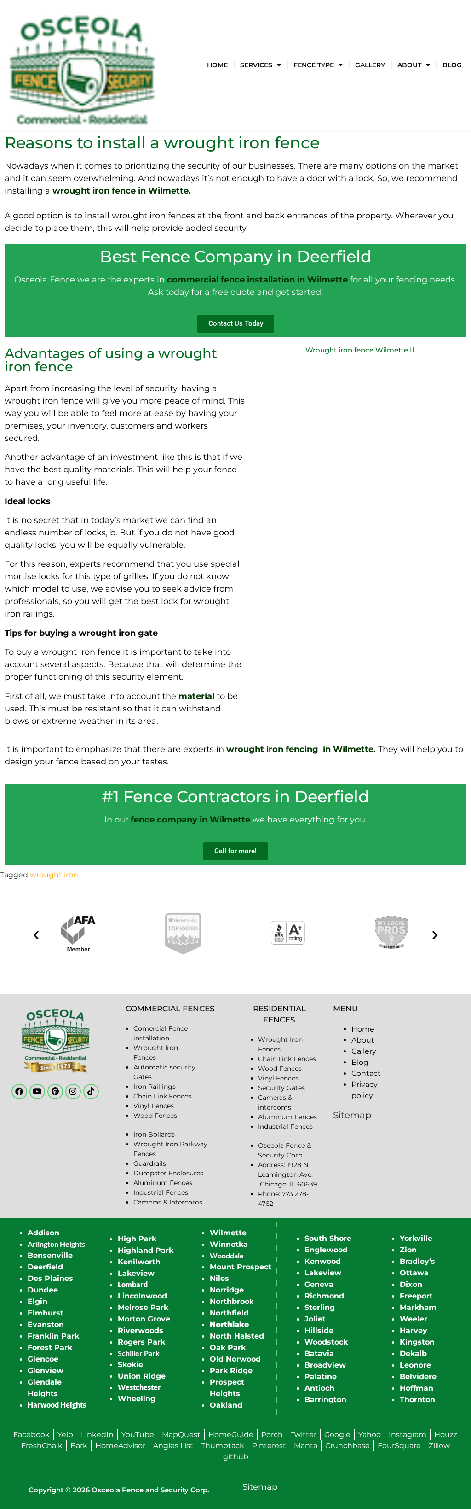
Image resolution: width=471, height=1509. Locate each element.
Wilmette (228, 1232)
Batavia (319, 1353)
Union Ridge (142, 1376)
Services (256, 65)
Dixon (411, 1284)
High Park (137, 1238)
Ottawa (414, 1272)
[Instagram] (73, 1091)
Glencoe (43, 1359)
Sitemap (352, 1115)
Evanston (46, 1324)
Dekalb (413, 1353)
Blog (452, 65)
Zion (408, 1249)
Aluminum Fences (162, 1183)
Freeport (416, 1296)
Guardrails (149, 1163)
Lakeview (136, 1273)
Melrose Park (143, 1307)
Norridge (227, 1290)
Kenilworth (139, 1261)
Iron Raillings (154, 1086)
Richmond (324, 1296)
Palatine (320, 1376)
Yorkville (416, 1238)
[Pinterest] (55, 1091)
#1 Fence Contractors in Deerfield (235, 796)
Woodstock (326, 1342)
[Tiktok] (91, 1091)
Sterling (319, 1307)
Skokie (130, 1364)
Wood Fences (155, 1115)
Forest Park (50, 1347)
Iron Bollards (154, 1134)
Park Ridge (231, 1370)
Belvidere (418, 1376)
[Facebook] (19, 1091)
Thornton (417, 1399)
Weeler (413, 1319)
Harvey (413, 1330)
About (409, 65)
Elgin (37, 1301)
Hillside (318, 1330)
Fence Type (313, 65)
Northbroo (229, 1301)
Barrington (325, 1399)
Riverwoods (140, 1330)
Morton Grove (144, 1319)
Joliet (315, 1319)
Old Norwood (235, 1359)
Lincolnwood (142, 1296)
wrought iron (54, 874)
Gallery (370, 65)
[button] (36, 935)
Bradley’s (417, 1261)
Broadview (325, 1365)
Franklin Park (53, 1336)
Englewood (326, 1249)
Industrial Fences (160, 1192)
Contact (366, 1073)
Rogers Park (141, 1342)
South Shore (327, 1238)
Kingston (417, 1342)
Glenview (45, 1370)
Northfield (229, 1313)
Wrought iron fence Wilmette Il (359, 350)
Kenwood (322, 1261)
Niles (219, 1278)
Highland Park (145, 1250)
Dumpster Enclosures (168, 1173)
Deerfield (45, 1266)
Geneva (318, 1284)
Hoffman (416, 1388)
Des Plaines (50, 1278)
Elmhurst (45, 1313)
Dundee (43, 1290)
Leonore (415, 1365)
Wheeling (136, 1398)
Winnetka (229, 1244)
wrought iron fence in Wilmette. (121, 191)
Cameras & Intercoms (167, 1202)
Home (217, 65)
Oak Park (228, 1347)
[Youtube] (37, 1091)
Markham (418, 1307)
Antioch (319, 1388)
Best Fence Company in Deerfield (236, 256)
